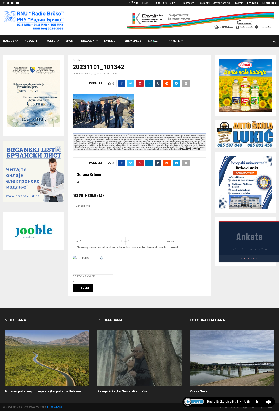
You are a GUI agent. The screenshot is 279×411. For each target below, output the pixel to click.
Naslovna (10, 40)
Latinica (252, 3)
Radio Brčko (55, 406)
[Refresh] (101, 257)
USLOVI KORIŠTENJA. (190, 149)
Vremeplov (133, 40)
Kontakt (235, 407)
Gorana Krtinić (84, 73)
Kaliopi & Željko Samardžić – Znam (123, 391)
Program (238, 3)
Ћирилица (268, 3)
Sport (70, 40)
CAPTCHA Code (84, 276)
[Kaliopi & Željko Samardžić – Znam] (139, 358)
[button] (257, 402)
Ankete (174, 40)
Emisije (109, 40)
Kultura (52, 40)
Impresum (188, 3)
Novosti (30, 40)
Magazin (88, 40)
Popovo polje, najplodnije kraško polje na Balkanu (43, 391)
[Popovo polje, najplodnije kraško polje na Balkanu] (47, 358)
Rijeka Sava (199, 391)
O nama (222, 407)
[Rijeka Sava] (232, 358)
